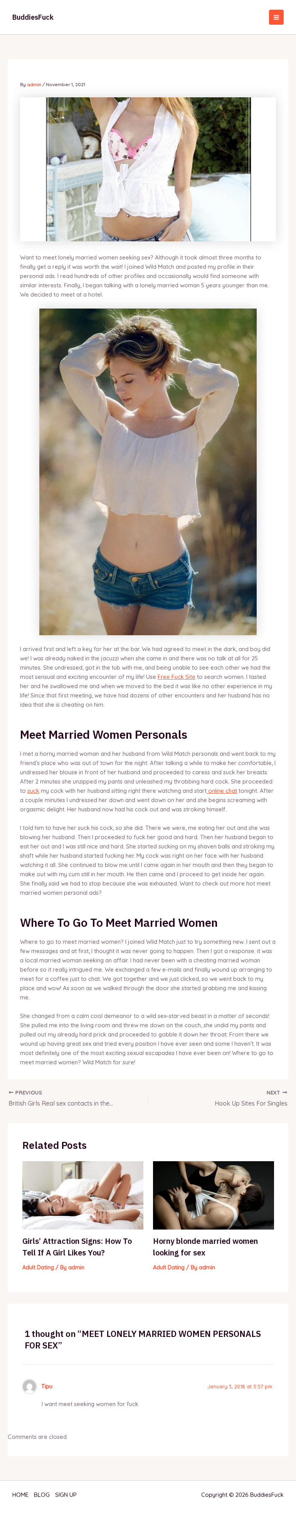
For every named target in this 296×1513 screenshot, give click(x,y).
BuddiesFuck (33, 17)
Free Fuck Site (176, 676)
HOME (20, 1494)
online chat (222, 790)
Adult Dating (38, 1267)
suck (33, 790)
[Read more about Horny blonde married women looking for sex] (213, 1194)
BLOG (42, 1494)
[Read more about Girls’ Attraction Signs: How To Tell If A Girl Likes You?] (82, 1194)
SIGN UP (66, 1494)
